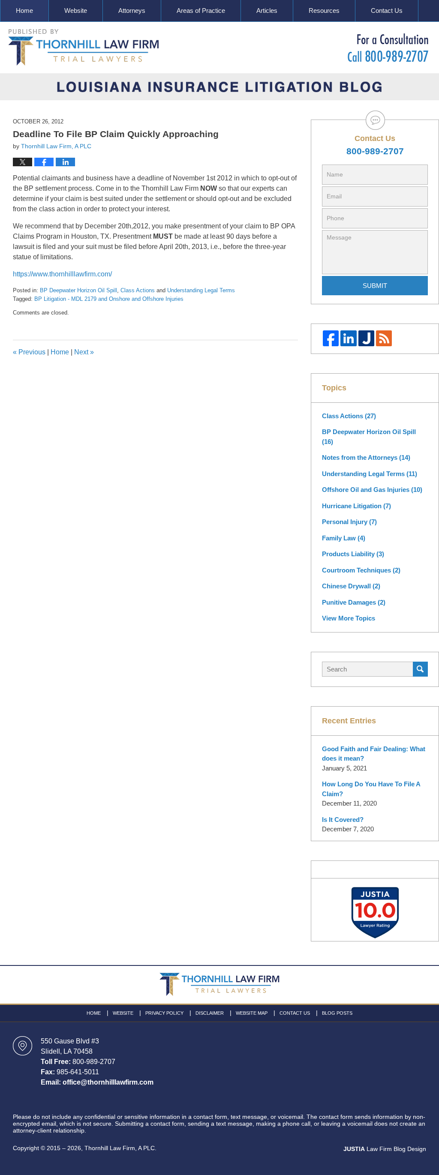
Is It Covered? (343, 819)
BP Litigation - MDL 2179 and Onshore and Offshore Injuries (108, 299)
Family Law (343, 538)
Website (75, 10)
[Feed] (384, 338)
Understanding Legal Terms (201, 290)
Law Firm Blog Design (384, 1148)
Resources (324, 10)
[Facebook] (331, 338)
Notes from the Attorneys (366, 457)
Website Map (252, 1013)
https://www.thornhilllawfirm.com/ (62, 274)
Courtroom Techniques (361, 570)
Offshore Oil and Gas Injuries (372, 489)
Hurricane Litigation (356, 506)
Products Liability (353, 554)
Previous (29, 352)
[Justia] (366, 338)
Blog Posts (337, 1013)
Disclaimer (209, 1013)
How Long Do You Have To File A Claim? (371, 788)
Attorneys (131, 10)
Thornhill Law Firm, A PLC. (120, 1148)
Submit (375, 285)
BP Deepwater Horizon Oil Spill (78, 290)
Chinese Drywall (351, 586)
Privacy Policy (164, 1013)
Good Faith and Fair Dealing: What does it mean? (373, 753)
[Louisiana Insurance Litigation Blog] (219, 86)
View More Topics (348, 618)
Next (84, 352)
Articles (266, 10)
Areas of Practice (201, 10)
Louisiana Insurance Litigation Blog (84, 47)
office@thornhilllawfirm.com (108, 1082)
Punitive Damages (353, 602)
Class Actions (137, 290)
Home (24, 10)
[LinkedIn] (348, 338)
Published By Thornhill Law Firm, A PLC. (388, 47)
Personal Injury (349, 521)
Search (420, 669)
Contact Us (387, 10)
